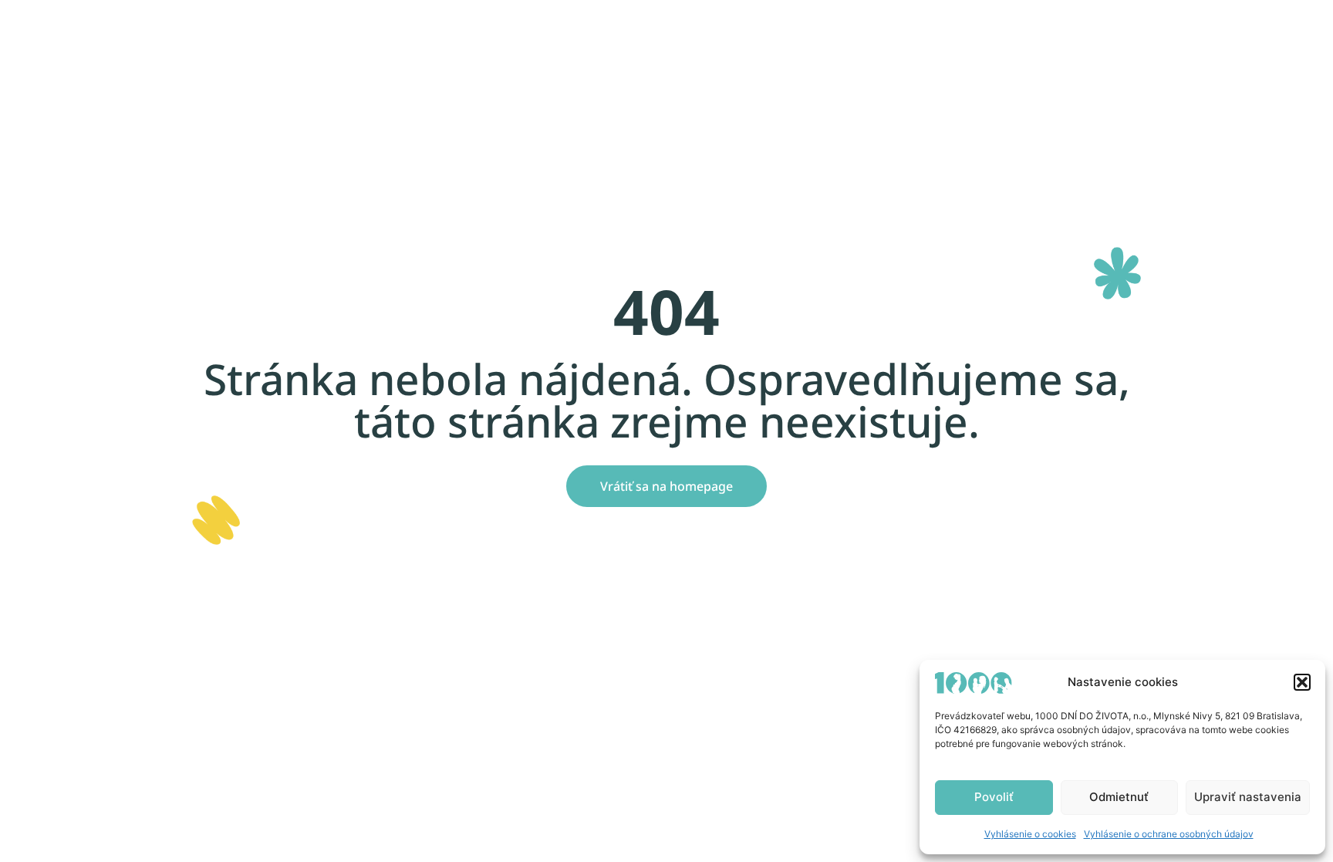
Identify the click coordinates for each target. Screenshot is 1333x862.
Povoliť (994, 796)
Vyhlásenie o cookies (1030, 834)
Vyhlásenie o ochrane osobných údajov (1169, 834)
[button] (1302, 682)
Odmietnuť (1119, 796)
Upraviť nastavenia (1247, 796)
